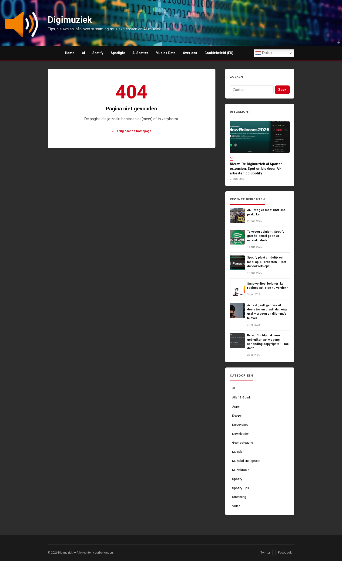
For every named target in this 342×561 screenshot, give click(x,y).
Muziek (237, 451)
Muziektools (240, 470)
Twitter (265, 552)
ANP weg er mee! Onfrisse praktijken (266, 212)
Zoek (282, 90)
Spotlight (118, 53)
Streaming (239, 497)
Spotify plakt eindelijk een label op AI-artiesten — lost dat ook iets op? (266, 262)
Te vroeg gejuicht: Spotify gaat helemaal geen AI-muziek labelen (265, 236)
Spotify (97, 53)
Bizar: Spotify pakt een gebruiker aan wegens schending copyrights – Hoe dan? (268, 341)
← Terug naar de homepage (131, 131)
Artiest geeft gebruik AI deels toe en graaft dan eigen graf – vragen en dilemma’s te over (268, 311)
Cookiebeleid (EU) (219, 53)
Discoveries (240, 424)
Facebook (285, 552)
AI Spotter (140, 53)
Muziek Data (165, 53)
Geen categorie (242, 442)
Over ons (190, 53)
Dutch (266, 53)
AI (83, 53)
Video (236, 506)
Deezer (237, 415)
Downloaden (240, 433)
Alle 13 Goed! (241, 397)
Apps (236, 406)
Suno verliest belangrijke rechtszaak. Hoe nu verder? (267, 285)
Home (69, 53)
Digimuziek (65, 552)
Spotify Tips (240, 488)
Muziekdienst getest (246, 460)
